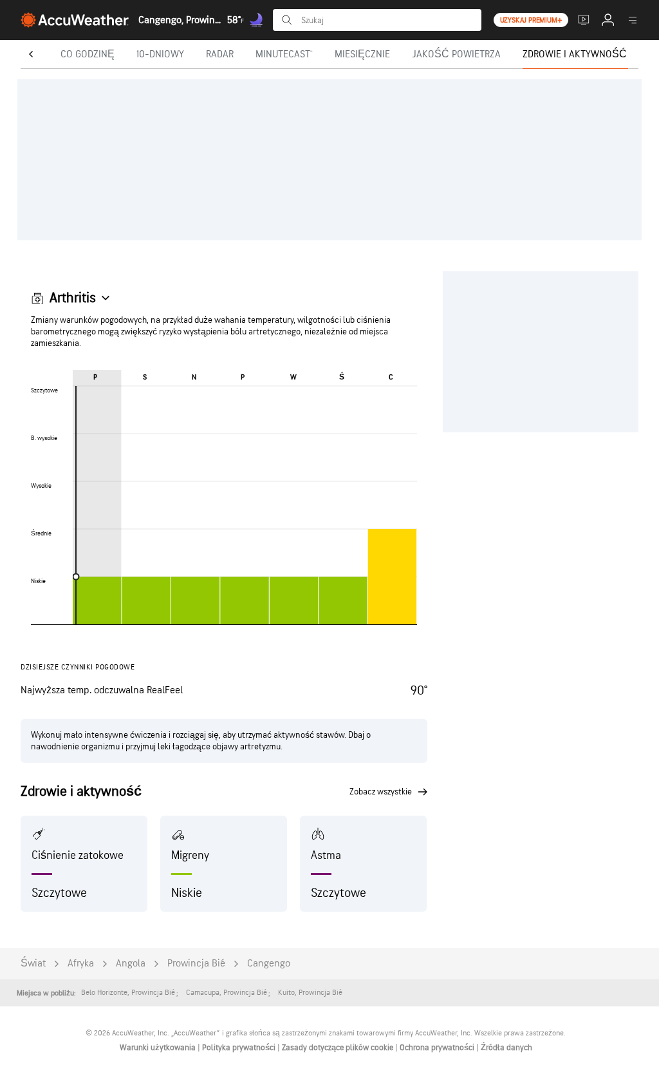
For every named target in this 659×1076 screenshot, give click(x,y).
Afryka (81, 963)
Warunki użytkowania (159, 1047)
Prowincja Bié (196, 963)
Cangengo (268, 963)
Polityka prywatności (239, 1047)
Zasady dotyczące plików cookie (338, 1047)
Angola (130, 963)
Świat (33, 963)
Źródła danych (506, 1047)
